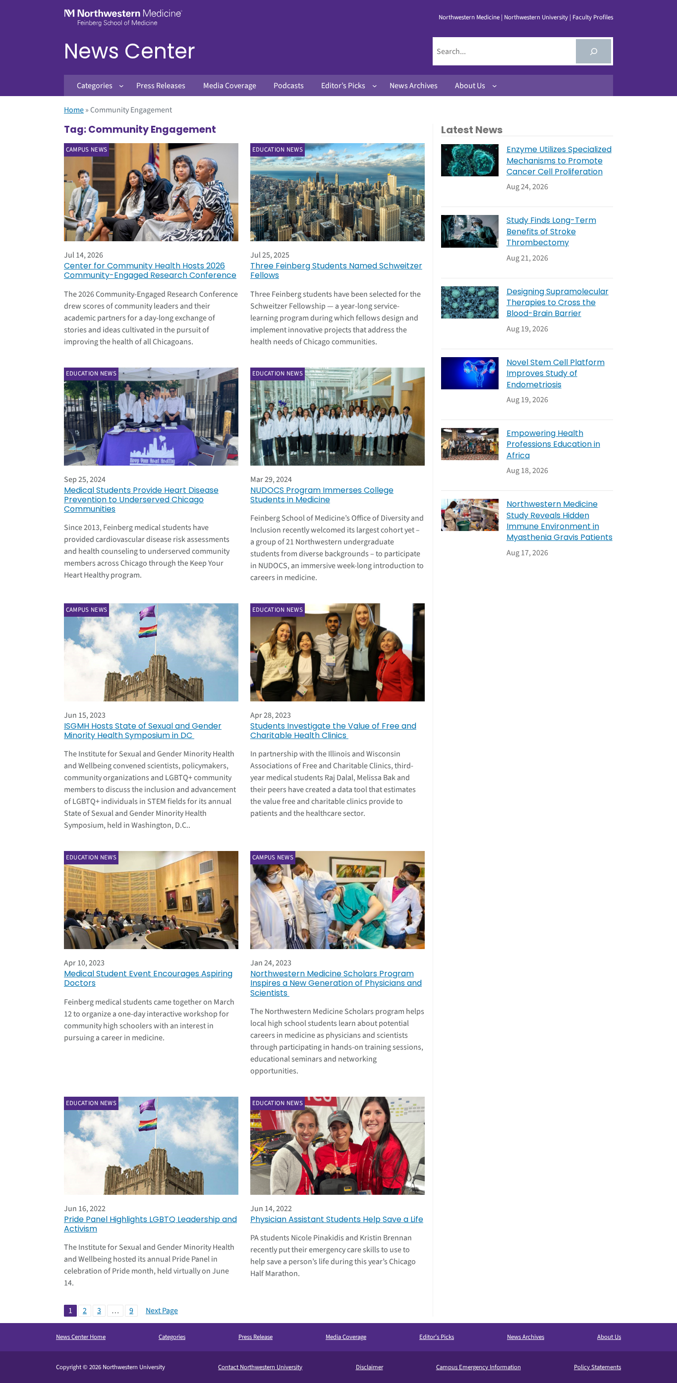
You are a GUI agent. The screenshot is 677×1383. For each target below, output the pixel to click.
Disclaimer (369, 1367)
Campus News (86, 149)
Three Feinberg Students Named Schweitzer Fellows (336, 270)
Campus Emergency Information (478, 1367)
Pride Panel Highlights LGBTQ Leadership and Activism (150, 1224)
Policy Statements (597, 1367)
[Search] (593, 51)
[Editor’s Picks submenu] (374, 85)
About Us (609, 1336)
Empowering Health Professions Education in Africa (553, 444)
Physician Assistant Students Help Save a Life (336, 1219)
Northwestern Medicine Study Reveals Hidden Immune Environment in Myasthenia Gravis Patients (560, 521)
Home (74, 110)
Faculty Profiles (592, 17)
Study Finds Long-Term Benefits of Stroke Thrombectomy (551, 231)
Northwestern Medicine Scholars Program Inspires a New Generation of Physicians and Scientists (336, 983)
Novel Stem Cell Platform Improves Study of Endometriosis (556, 373)
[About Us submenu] (494, 85)
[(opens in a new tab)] (151, 192)
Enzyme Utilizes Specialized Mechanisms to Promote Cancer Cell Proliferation (559, 160)
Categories (172, 1336)
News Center (129, 51)
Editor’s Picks (436, 1336)
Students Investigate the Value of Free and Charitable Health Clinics (333, 730)
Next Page (162, 1310)
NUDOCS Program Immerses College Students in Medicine (322, 494)
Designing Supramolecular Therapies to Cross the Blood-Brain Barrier (558, 302)
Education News (277, 149)
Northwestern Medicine (469, 17)
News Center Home (81, 1336)
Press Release (255, 1336)
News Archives (525, 1336)
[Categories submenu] (121, 85)
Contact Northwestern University (260, 1367)
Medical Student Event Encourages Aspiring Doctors (148, 978)
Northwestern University (536, 17)
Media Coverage (346, 1336)
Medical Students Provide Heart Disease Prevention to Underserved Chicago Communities (141, 499)
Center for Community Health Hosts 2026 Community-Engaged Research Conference (150, 270)
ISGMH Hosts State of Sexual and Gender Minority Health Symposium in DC (143, 730)
